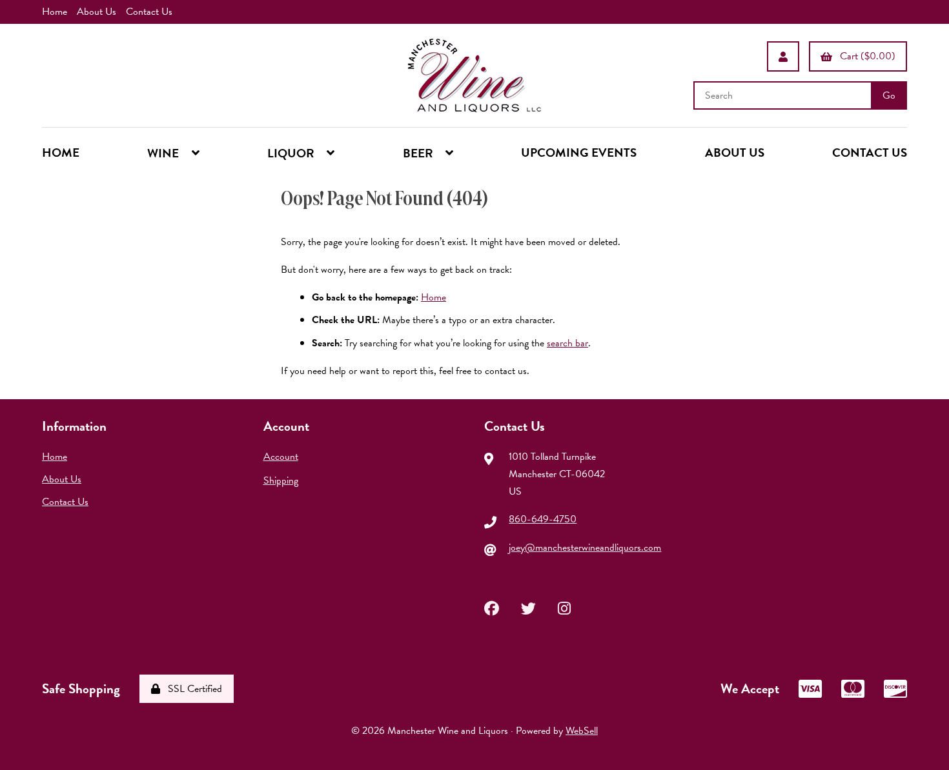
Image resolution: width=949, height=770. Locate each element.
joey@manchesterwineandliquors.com (585, 547)
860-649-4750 (543, 519)
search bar (567, 343)
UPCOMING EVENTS (579, 152)
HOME (60, 152)
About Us (96, 11)
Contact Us (149, 11)
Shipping (280, 480)
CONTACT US (869, 152)
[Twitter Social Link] (528, 606)
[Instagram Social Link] (564, 606)
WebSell (582, 730)
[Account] (783, 56)
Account (280, 456)
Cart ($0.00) (865, 56)
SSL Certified (192, 688)
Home (54, 11)
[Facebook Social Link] (491, 606)
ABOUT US (734, 152)
